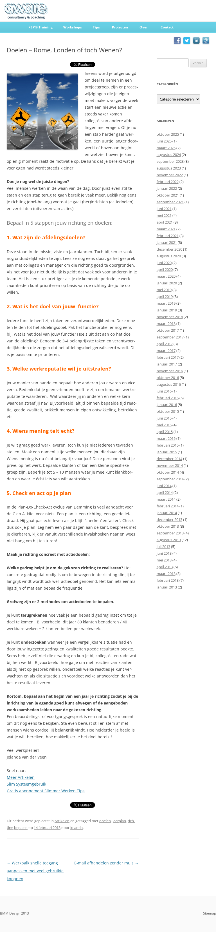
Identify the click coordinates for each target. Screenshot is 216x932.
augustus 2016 (169, 384)
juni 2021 (164, 208)
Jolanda (76, 827)
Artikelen (62, 820)
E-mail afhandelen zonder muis (106, 863)
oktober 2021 (168, 195)
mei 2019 (164, 289)
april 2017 (165, 343)
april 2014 (165, 492)
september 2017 (170, 337)
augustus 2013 (169, 539)
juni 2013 (164, 553)
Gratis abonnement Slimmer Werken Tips (46, 790)
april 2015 (165, 431)
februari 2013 (168, 580)
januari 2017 (167, 364)
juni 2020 (164, 262)
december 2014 (169, 458)
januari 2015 (167, 451)
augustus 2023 (169, 168)
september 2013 (170, 533)
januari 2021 (167, 242)
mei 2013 (164, 560)
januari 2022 (167, 188)
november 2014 (170, 465)
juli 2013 (163, 546)
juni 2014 (164, 485)
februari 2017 (168, 357)
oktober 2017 (168, 330)
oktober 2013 (168, 526)
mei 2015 (164, 424)
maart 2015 (166, 438)
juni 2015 (164, 418)
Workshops (72, 27)
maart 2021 (166, 228)
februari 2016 (168, 397)
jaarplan (119, 820)
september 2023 (170, 161)
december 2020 (169, 249)
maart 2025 (166, 147)
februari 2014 (168, 506)
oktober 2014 (168, 472)
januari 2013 (167, 587)
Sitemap (209, 913)
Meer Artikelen (21, 777)
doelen (105, 820)
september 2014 (170, 478)
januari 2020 (167, 283)
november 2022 (170, 174)
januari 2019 (167, 310)
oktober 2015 (168, 411)
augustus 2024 (169, 154)
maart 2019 (166, 303)
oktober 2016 (168, 377)
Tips (96, 27)
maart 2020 (166, 276)
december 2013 (169, 519)
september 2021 (170, 201)
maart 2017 (166, 350)
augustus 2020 (169, 255)
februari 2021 (168, 235)
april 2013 (165, 566)
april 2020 (165, 269)
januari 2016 (167, 404)
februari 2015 (168, 445)
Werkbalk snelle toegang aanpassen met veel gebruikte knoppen (35, 870)
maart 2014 (166, 499)
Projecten (120, 27)
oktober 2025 (168, 134)
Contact (167, 27)
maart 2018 (166, 323)
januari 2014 (167, 512)
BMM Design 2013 (14, 913)
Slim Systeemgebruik (26, 784)
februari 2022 (168, 181)
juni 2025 (164, 141)
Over (144, 27)
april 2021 (165, 222)
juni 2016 (164, 391)
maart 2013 (166, 573)
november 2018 (170, 316)
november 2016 (170, 370)
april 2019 (165, 296)
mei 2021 (164, 215)
